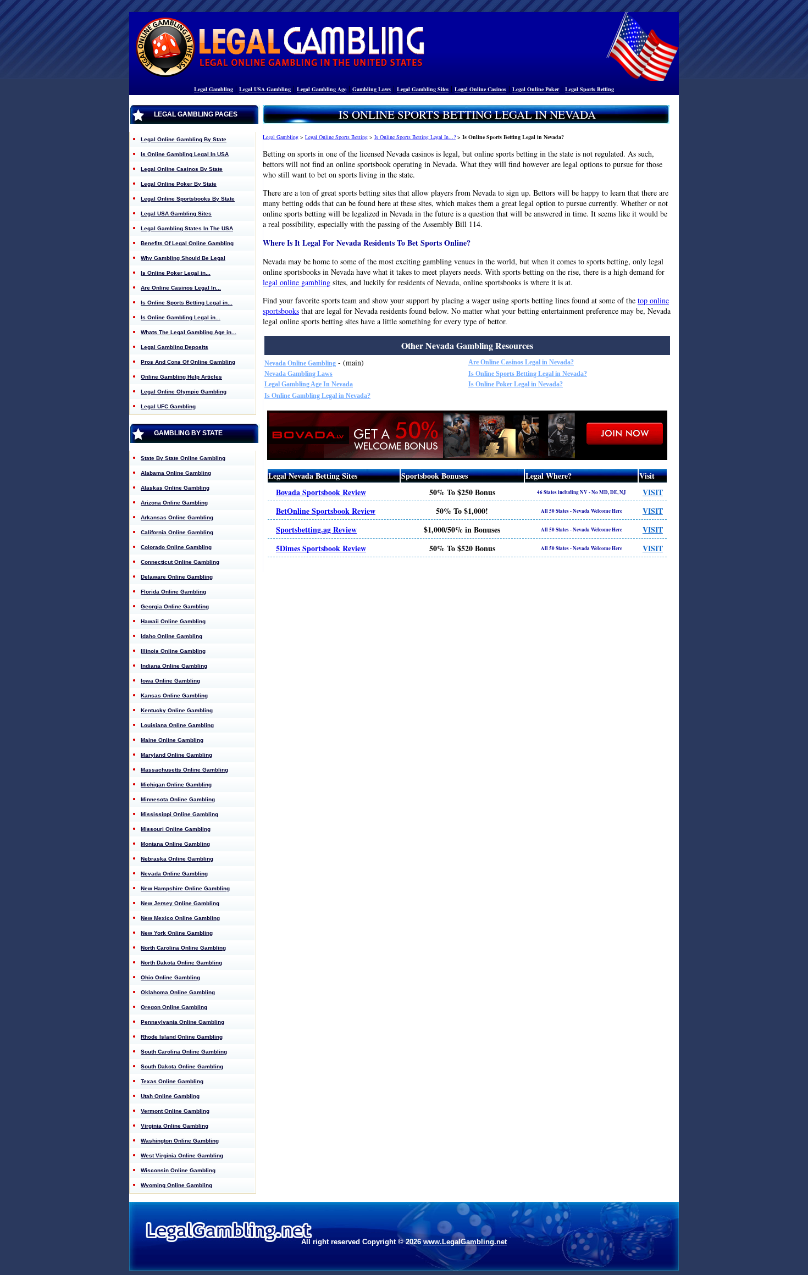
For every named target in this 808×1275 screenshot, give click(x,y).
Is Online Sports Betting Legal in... (187, 303)
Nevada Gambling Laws (298, 374)
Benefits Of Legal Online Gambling (187, 243)
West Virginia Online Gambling (182, 1155)
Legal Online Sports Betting (336, 137)
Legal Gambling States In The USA (187, 228)
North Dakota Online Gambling (181, 963)
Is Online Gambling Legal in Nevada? (317, 396)
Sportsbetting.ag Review (316, 529)
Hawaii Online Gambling (173, 621)
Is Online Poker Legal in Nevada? (515, 384)
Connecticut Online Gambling (180, 562)
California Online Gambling (177, 532)
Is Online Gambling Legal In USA (185, 154)
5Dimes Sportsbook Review (321, 548)
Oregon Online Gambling (174, 1007)
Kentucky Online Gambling (177, 710)
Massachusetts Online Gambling (184, 770)
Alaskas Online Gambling (175, 488)
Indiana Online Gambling (174, 666)
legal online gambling (296, 282)
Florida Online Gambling (173, 592)
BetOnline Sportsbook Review (325, 511)
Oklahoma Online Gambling (178, 992)
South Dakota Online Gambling (182, 1066)
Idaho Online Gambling (171, 636)
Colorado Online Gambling (176, 547)
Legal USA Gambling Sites (176, 213)
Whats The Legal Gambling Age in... (188, 332)
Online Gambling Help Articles (181, 377)
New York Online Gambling (177, 933)
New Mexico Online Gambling (180, 918)
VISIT (653, 492)
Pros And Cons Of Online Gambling (188, 362)
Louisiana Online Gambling (177, 725)
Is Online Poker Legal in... (176, 273)
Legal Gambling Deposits (174, 347)
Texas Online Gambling (172, 1081)
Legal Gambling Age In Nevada (308, 384)
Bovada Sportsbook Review (321, 492)
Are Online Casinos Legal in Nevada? (521, 362)
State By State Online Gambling (183, 458)
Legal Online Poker (535, 89)
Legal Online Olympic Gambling (183, 392)
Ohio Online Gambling (170, 977)
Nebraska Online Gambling (177, 859)
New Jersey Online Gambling (180, 903)
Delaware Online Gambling (177, 577)
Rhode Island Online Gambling (182, 1037)
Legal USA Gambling (265, 89)
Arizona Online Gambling (174, 503)
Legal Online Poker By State (179, 184)
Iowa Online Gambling (170, 681)
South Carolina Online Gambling (184, 1052)
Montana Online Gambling (175, 844)
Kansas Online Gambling (174, 695)
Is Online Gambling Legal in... (180, 317)
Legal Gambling (213, 89)
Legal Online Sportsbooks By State (188, 199)
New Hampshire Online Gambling (185, 888)
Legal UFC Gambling (168, 406)
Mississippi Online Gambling (179, 814)
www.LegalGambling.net (465, 1242)
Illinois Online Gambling (173, 651)
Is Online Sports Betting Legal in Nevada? (527, 374)
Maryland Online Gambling (176, 755)
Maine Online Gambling (172, 740)
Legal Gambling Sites (423, 89)
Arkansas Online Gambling (177, 517)
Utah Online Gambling (170, 1096)
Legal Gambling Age (321, 89)
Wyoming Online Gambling (176, 1185)
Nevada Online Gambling (300, 363)
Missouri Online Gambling (176, 829)
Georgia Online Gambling (175, 606)
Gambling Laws (371, 89)
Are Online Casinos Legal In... (181, 288)
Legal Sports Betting (589, 89)
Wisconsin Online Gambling (178, 1170)
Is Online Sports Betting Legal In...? (415, 137)
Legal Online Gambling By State (183, 139)
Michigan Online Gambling (176, 784)
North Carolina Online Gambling (183, 948)
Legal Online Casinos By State (182, 169)
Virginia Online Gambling (174, 1126)
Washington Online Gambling (180, 1141)
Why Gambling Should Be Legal (183, 258)
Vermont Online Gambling (175, 1111)
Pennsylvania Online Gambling (182, 1022)
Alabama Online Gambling (176, 473)
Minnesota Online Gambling (178, 799)
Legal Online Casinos (480, 89)
